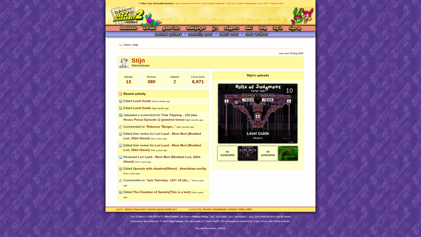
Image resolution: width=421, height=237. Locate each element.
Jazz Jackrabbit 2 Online (210, 16)
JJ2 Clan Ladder (235, 3)
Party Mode (164, 209)
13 (128, 81)
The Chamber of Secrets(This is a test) (162, 192)
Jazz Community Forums (187, 3)
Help (263, 28)
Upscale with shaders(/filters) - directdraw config (169, 168)
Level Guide (142, 101)
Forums (150, 28)
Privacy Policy (200, 216)
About (128, 209)
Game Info (171, 28)
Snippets (231, 28)
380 (151, 81)
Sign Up (295, 28)
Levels (152, 209)
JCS (215, 28)
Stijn (135, 44)
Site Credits (171, 216)
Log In (278, 28)
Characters (140, 209)
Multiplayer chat (254, 3)
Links (242, 209)
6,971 (198, 81)
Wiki (249, 28)
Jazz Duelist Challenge (213, 3)
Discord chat (277, 3)
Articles (233, 209)
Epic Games (176, 221)
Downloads (129, 28)
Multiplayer (196, 28)
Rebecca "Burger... (161, 126)
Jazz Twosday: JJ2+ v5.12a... (168, 180)
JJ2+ (266, 3)
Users (127, 44)
